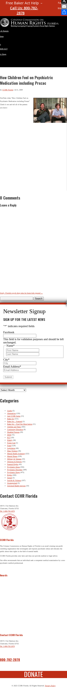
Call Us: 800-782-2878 (24, 10)
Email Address (12, 366)
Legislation (11, 448)
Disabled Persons (13, 432)
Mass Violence (12, 451)
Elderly (9, 440)
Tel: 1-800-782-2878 (7, 511)
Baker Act (10, 419)
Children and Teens (14, 427)
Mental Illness (12, 456)
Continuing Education (15, 429)
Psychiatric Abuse (13, 467)
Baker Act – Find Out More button (19, 424)
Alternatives (11, 413)
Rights (9, 475)
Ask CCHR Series (13, 416)
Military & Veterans (14, 459)
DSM (9, 435)
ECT (9, 438)
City (6, 359)
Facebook (8, 332)
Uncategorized (12, 483)
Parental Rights (12, 464)
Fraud (9, 446)
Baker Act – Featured (14, 421)
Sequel (9, 478)
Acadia (9, 411)
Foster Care (11, 443)
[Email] (64, 6)
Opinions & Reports (14, 462)
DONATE (33, 674)
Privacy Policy (50, 686)
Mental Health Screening (16, 454)
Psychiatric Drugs (13, 472)
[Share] (64, 12)
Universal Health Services (16, 486)
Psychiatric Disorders (14, 470)
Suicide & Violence (14, 480)
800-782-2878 (10, 659)
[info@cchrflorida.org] (47, 4)
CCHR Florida (7, 90)
